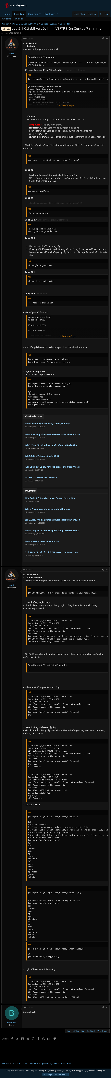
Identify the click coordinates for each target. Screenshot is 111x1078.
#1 (107, 38)
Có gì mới (33, 13)
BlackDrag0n (32, 448)
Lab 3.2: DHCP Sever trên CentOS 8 (42, 456)
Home (7, 13)
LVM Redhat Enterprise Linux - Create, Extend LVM (50, 498)
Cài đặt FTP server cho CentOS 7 (41, 477)
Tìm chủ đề (18, 18)
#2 (107, 569)
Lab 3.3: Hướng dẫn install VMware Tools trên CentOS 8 (52, 434)
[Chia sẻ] (103, 38)
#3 (107, 1007)
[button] (40, 14)
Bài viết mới (6, 18)
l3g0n (30, 501)
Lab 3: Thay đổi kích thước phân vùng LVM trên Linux (52, 445)
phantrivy (31, 470)
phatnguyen (32, 427)
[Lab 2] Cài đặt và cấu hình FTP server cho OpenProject (52, 466)
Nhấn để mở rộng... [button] (67, 105)
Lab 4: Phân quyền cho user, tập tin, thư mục (47, 423)
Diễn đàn (19, 13)
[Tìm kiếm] (107, 14)
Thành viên (49, 13)
